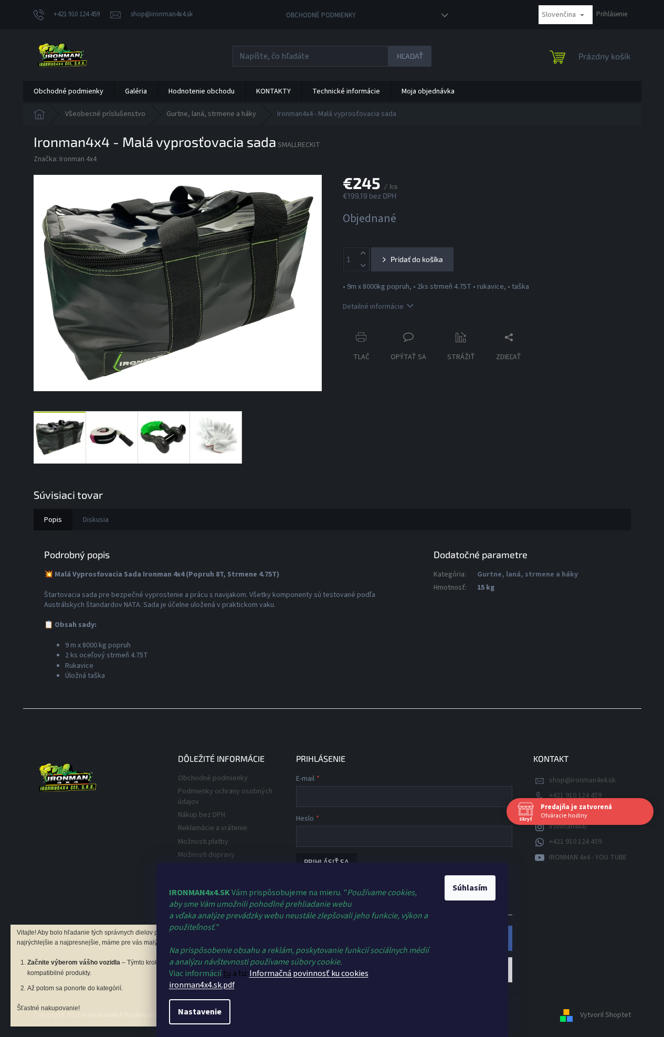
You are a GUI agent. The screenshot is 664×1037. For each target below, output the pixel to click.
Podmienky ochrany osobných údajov (225, 796)
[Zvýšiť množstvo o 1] (363, 253)
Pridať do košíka (417, 259)
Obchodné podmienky (321, 15)
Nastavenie (200, 1012)
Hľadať (410, 55)
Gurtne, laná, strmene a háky (527, 574)
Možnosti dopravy (206, 855)
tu (227, 973)
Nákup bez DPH (201, 815)
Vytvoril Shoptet (605, 1015)
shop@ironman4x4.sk (582, 780)
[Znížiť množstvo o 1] (363, 265)
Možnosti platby (203, 841)
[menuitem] (68, 91)
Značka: (65, 159)
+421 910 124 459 (575, 795)
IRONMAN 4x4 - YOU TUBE (588, 857)
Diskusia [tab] (96, 520)
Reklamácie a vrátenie (212, 828)
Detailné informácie (373, 306)
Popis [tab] (53, 520)
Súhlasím (470, 888)
